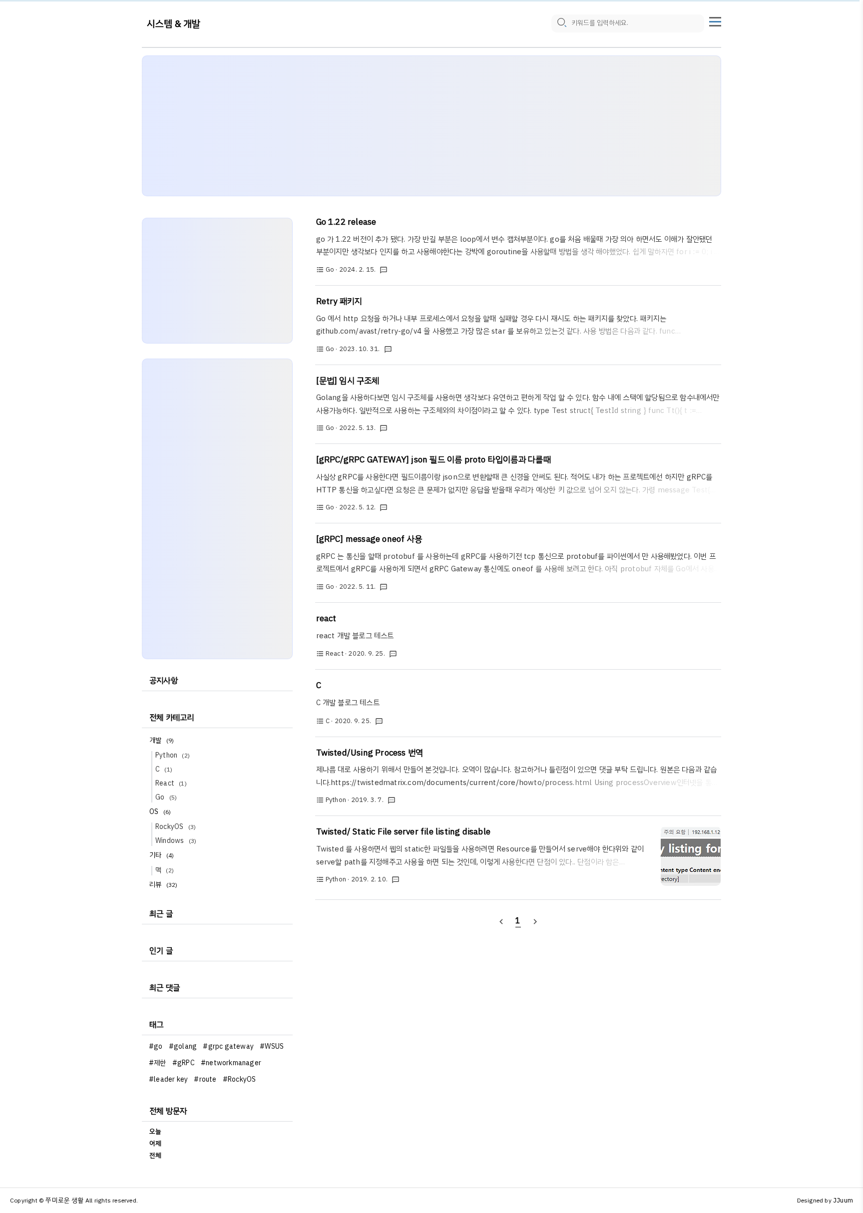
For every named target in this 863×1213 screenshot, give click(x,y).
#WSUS (272, 1046)
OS (160, 812)
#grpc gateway (228, 1046)
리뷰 (163, 884)
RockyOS (175, 826)
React (171, 783)
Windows (175, 840)
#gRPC (183, 1063)
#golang (183, 1046)
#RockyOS (239, 1079)
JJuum (843, 1200)
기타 (161, 855)
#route (205, 1079)
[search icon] (561, 23)
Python (172, 755)
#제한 (157, 1063)
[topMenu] (715, 20)
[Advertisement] (431, 126)
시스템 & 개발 (174, 23)
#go (156, 1046)
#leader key (168, 1079)
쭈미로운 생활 (64, 1200)
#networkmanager (231, 1063)
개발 (161, 740)
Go (166, 797)
